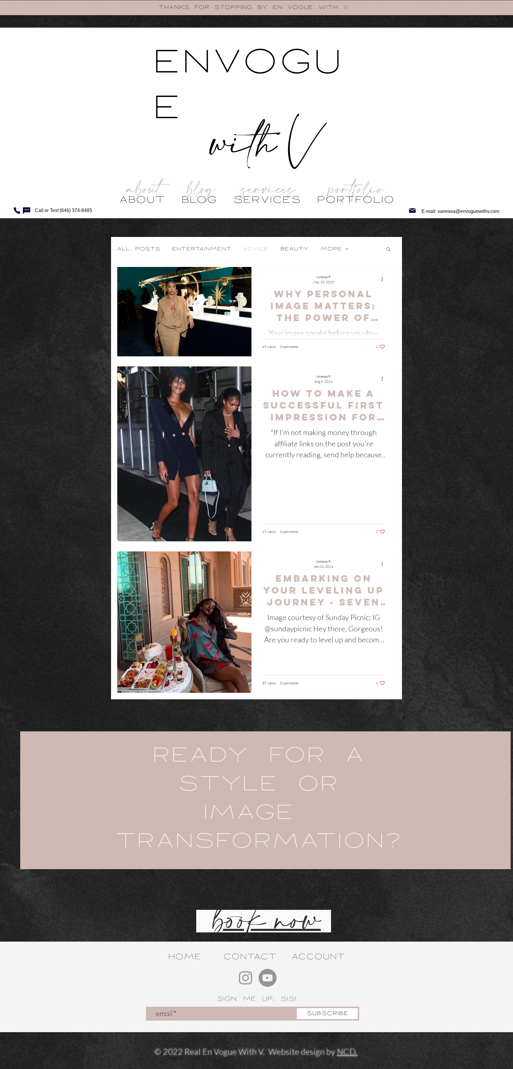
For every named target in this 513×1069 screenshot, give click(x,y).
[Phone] (17, 210)
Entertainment (201, 248)
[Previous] (33, 7)
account (318, 956)
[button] (388, 249)
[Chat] (26, 210)
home (184, 956)
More (331, 248)
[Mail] (412, 210)
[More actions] (384, 279)
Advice (255, 248)
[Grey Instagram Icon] (245, 978)
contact (249, 956)
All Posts (138, 248)
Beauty (294, 248)
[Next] (479, 7)
